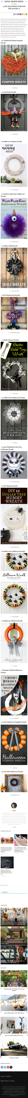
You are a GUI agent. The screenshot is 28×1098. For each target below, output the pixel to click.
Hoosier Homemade (15, 241)
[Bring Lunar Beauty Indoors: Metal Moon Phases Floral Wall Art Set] (7, 862)
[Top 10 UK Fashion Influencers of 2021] (14, 1026)
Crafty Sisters (15, 134)
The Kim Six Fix (15, 393)
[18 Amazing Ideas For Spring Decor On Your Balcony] (14, 979)
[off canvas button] (2, 1)
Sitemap (12, 1081)
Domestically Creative (15, 795)
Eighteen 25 (15, 442)
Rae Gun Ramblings (15, 718)
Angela (2, 12)
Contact (3, 1076)
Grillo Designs (15, 87)
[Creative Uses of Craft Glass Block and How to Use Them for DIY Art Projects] (7, 840)
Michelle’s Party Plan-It (15, 547)
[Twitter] (15, 827)
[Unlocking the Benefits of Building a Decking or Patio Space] (14, 936)
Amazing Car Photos (14, 1057)
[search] (25, 1)
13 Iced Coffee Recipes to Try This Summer (14, 1013)
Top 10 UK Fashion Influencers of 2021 (14, 1035)
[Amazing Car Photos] (14, 1048)
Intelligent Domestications (15, 332)
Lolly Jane (15, 665)
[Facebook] (13, 827)
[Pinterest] (8, 1067)
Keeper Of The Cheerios (15, 481)
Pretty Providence (15, 189)
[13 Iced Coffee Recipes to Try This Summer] (14, 1003)
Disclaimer (8, 1076)
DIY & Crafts (14, 4)
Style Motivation (14, 1)
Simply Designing (15, 616)
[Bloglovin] (11, 1067)
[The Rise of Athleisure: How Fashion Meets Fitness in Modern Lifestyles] (14, 954)
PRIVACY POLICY (5, 1081)
